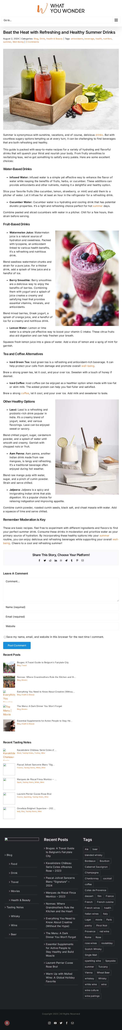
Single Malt (91, 955)
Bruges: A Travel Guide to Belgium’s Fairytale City (60, 852)
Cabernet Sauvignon (96, 866)
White (38, 768)
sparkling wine (93, 960)
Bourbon (104, 861)
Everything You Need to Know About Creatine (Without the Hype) (60, 922)
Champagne (91, 872)
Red (23, 811)
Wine (43, 753)
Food (14, 863)
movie (98, 919)
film (100, 896)
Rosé (19, 753)
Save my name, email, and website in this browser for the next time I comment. (55, 636)
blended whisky (93, 855)
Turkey (37, 753)
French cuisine (105, 902)
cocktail (107, 878)
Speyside (110, 960)
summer (7, 42)
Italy (18, 811)
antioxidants (77, 38)
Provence (90, 931)
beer (95, 849)
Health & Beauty (54, 38)
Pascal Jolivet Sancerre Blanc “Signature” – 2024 (60, 881)
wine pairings (92, 996)
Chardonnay (92, 878)
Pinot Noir (101, 925)
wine (103, 984)
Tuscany (103, 966)
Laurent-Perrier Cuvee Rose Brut (59, 964)
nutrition (107, 38)
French (89, 902)
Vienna (88, 972)
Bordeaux (90, 861)
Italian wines (92, 913)
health (99, 38)
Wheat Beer (103, 972)
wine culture (91, 990)
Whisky (15, 916)
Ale (86, 849)
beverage (89, 38)
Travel (24, 665)
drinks (99, 134)
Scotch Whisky (93, 949)
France (20, 768)
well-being (87, 365)
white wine (91, 984)
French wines (92, 907)
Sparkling (27, 797)
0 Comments (32, 42)
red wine (104, 931)
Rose (98, 937)
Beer (14, 934)
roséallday (107, 943)
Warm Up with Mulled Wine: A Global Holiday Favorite (60, 977)
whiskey (89, 978)
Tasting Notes (27, 753)
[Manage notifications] (7, 1023)
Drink (42, 38)
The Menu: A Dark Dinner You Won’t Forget (61, 935)
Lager (88, 919)
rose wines (91, 943)
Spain (19, 782)
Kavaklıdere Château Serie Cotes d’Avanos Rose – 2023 (59, 866)
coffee (25, 393)
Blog (36, 38)
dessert (89, 896)
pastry (88, 925)
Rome (88, 937)
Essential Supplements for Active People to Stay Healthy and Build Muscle (60, 950)
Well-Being (18, 42)
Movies (24, 680)
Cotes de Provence (95, 890)
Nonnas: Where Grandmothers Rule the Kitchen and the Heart (60, 907)
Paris (109, 919)
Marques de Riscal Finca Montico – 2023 (61, 894)
